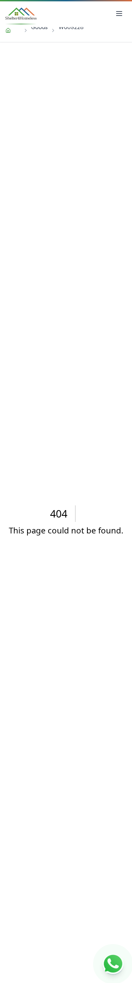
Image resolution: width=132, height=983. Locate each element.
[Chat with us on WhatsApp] (113, 964)
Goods (39, 27)
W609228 (71, 27)
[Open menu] (119, 13)
